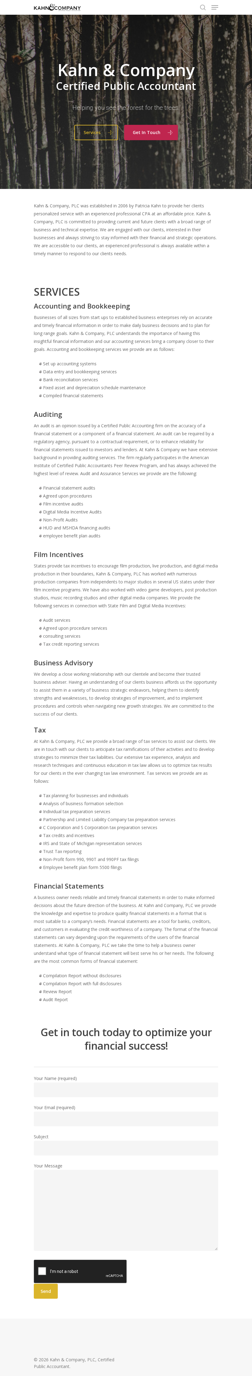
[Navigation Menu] (214, 7)
